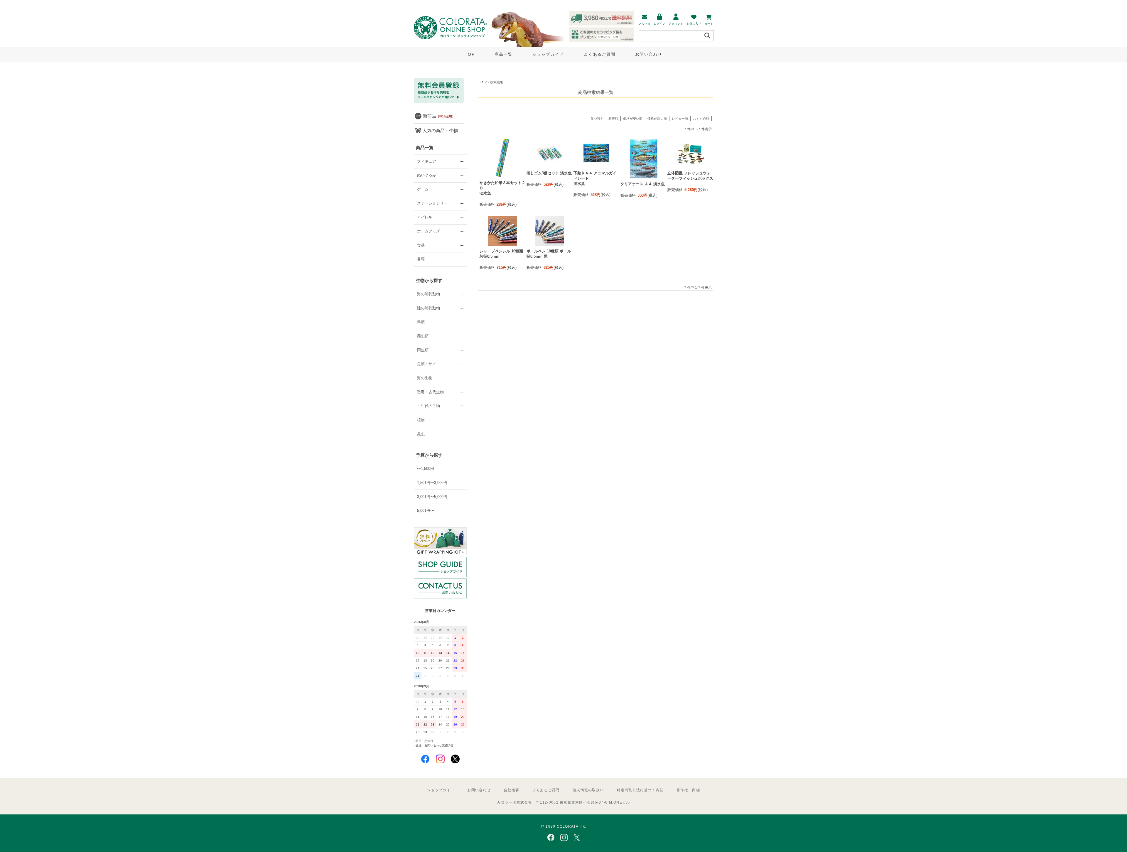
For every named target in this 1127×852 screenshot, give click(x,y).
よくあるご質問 (599, 54)
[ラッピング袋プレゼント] (440, 541)
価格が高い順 (657, 118)
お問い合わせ (648, 54)
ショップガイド (548, 54)
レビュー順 (680, 118)
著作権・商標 (688, 790)
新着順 (613, 118)
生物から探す (429, 280)
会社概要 (511, 790)
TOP (470, 54)
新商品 (439, 115)
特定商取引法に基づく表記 (640, 790)
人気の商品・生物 (440, 130)
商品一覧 (503, 54)
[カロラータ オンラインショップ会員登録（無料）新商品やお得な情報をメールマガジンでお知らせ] (439, 101)
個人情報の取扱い (588, 790)
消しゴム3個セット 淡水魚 (549, 173)
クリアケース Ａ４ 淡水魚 (642, 184)
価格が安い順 (632, 118)
